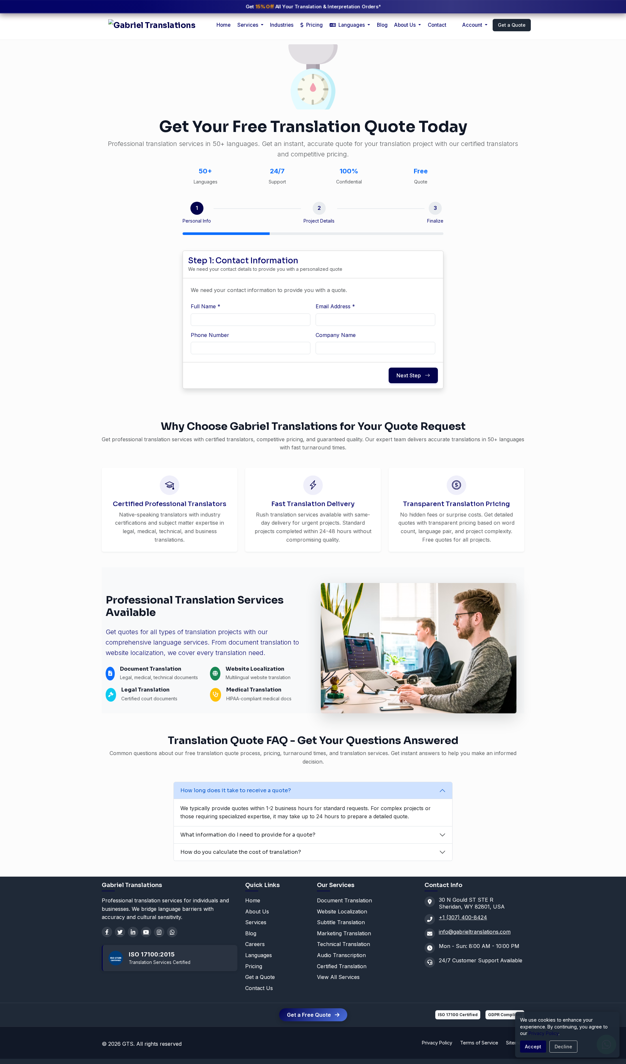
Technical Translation (343, 944)
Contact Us (259, 988)
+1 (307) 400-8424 (463, 917)
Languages (258, 955)
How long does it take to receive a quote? (235, 790)
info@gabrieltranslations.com (475, 931)
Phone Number (210, 335)
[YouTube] (146, 932)
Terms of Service (479, 1042)
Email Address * (335, 306)
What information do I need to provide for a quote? (247, 834)
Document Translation (344, 900)
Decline (563, 1046)
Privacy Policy (437, 1042)
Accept (533, 1046)
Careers (255, 944)
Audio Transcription (341, 955)
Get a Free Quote (309, 1015)
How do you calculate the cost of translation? (240, 852)
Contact (437, 25)
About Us (405, 25)
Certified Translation (341, 966)
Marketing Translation (344, 933)
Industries (281, 25)
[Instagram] (159, 932)
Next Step (409, 375)
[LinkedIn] (133, 932)
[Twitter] (120, 932)
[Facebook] (107, 932)
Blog (382, 25)
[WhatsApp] (172, 932)
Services (255, 922)
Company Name (336, 335)
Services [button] (248, 25)
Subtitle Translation (341, 922)
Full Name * (205, 306)
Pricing (314, 25)
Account (473, 25)
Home (223, 25)
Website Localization (342, 911)
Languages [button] (351, 25)
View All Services (338, 977)
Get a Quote (512, 25)
